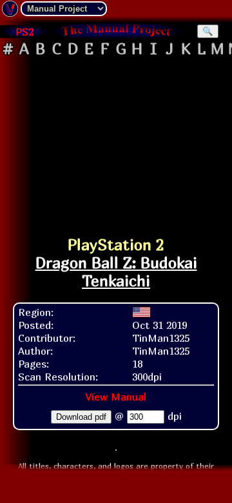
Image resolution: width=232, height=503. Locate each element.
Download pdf (81, 417)
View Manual (116, 396)
